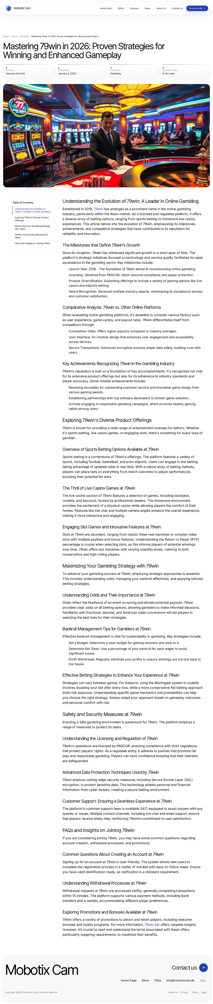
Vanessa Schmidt (15, 73)
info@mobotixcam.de (180, 980)
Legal (204, 992)
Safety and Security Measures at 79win (31, 236)
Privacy (185, 992)
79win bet (152, 925)
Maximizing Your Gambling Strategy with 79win (32, 227)
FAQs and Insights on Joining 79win (32, 243)
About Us (173, 992)
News (14, 36)
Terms (195, 992)
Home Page (129, 980)
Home (6, 36)
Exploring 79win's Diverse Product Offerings (32, 219)
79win (98, 209)
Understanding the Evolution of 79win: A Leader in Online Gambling (32, 210)
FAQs (157, 980)
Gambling (24, 36)
